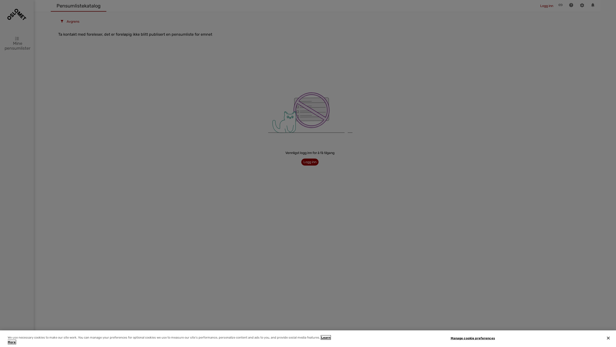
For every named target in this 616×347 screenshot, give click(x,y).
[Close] (608, 338)
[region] (308, 338)
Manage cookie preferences (473, 338)
